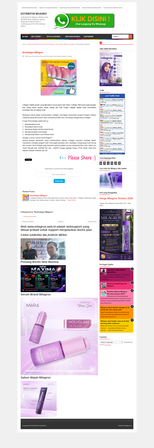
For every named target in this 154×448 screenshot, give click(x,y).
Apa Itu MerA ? (36, 36)
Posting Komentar (29, 216)
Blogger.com (128, 425)
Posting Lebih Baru (28, 221)
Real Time (111, 153)
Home (26, 36)
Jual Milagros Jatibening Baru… (113, 134)
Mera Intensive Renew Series (91, 8)
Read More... (72, 200)
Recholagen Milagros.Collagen (63, 56)
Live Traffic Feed (112, 96)
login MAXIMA (88, 36)
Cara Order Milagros (72, 36)
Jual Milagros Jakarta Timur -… (112, 105)
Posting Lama (92, 221)
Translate (107, 345)
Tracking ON (118, 153)
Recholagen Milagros (38, 195)
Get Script (105, 153)
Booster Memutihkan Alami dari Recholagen (40, 56)
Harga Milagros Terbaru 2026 (116, 198)
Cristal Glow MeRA (53, 36)
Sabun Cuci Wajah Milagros (48, 8)
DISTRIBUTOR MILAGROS (34, 13)
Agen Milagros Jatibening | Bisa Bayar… (111, 123)
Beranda (60, 221)
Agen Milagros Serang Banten (70, 8)
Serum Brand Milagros (29, 8)
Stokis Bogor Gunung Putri (112, 8)
